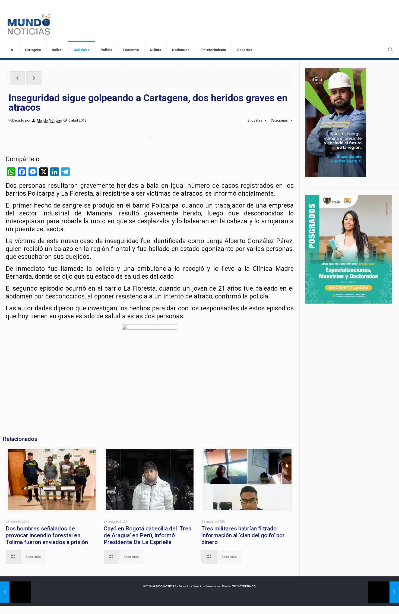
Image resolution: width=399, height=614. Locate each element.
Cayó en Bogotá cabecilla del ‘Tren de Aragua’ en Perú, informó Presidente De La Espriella (147, 535)
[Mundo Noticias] (28, 24)
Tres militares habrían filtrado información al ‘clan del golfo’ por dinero (243, 535)
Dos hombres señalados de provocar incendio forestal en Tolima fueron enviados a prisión (47, 535)
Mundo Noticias (49, 120)
